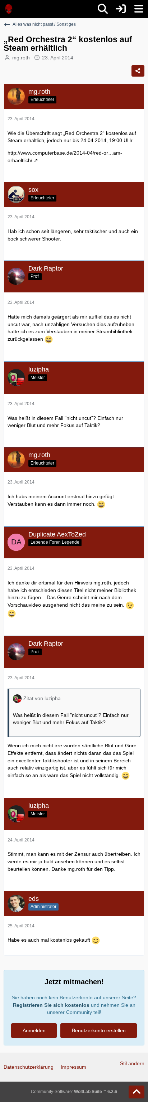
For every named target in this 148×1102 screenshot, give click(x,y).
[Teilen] (137, 71)
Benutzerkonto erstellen (99, 1030)
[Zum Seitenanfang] (136, 1092)
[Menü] (138, 9)
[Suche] (103, 9)
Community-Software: (74, 1091)
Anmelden (34, 1030)
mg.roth (21, 57)
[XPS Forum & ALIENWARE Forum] (9, 9)
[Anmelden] (121, 9)
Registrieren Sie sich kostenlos (51, 1005)
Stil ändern (132, 1063)
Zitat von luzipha (42, 698)
